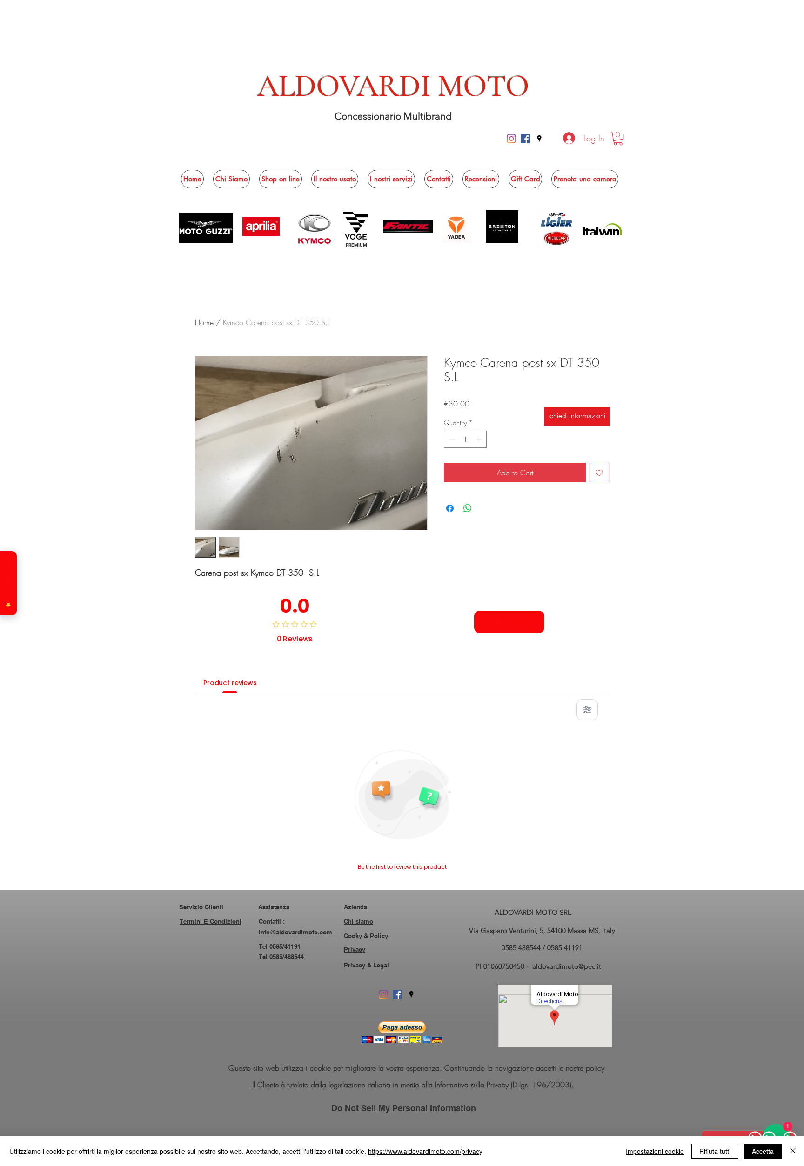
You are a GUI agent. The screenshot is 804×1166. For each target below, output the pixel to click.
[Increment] (479, 439)
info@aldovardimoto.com (295, 932)
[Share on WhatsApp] (467, 508)
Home (204, 322)
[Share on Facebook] (450, 508)
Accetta (763, 1151)
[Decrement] (451, 439)
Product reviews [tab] (230, 682)
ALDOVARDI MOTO (393, 86)
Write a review (509, 621)
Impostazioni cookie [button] (655, 1151)
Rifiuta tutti (714, 1151)
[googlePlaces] (539, 138)
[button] (618, 138)
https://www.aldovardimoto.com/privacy (425, 1151)
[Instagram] (511, 138)
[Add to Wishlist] (599, 472)
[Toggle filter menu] (587, 709)
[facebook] (525, 138)
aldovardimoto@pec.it (566, 966)
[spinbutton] (465, 439)
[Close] (792, 1151)
